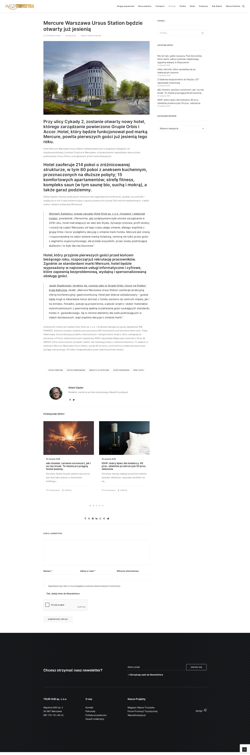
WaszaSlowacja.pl (137, 715)
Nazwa (47, 571)
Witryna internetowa (128, 571)
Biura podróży (144, 6)
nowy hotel (138, 370)
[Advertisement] (182, 160)
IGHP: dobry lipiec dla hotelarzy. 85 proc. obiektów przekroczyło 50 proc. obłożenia (68, 466)
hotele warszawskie (76, 370)
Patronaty (90, 711)
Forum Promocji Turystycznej (143, 711)
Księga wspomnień (125, 6)
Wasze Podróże (233, 6)
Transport (159, 6)
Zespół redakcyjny (95, 719)
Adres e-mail (87, 571)
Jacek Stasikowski (121, 370)
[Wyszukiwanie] (243, 6)
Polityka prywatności (96, 715)
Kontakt (89, 707)
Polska (183, 6)
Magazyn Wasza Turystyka (141, 707)
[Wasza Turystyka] (19, 6)
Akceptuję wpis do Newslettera (146, 674)
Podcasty (203, 6)
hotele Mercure (55, 370)
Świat (192, 6)
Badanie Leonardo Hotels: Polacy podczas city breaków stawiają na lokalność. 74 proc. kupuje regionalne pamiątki (123, 468)
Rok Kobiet (217, 6)
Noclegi (172, 6)
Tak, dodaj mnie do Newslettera (63, 593)
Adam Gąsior (94, 36)
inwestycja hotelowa (99, 370)
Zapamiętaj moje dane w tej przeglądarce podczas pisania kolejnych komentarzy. (84, 586)
